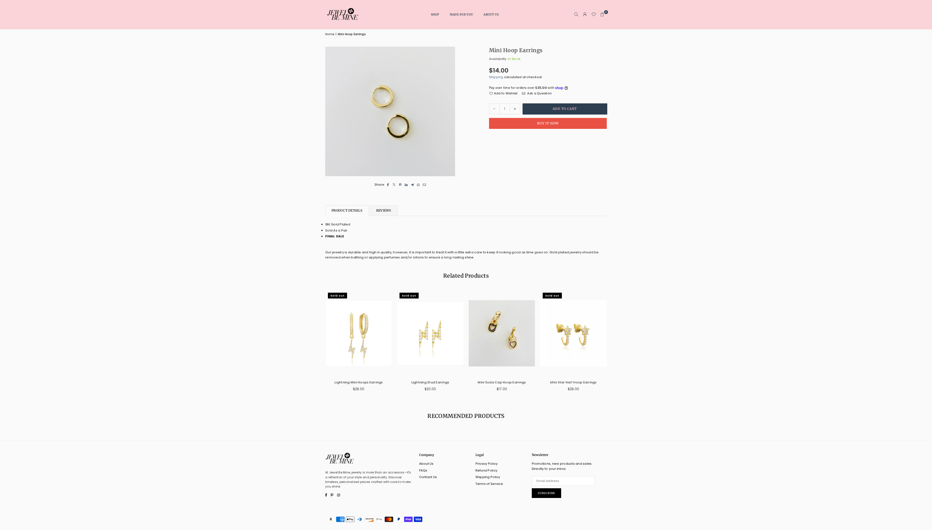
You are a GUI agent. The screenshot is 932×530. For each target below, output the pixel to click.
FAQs (423, 470)
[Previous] (320, 344)
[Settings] (585, 14)
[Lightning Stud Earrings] (430, 333)
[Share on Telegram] (412, 184)
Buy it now (548, 123)
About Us (491, 14)
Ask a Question (539, 93)
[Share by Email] (424, 184)
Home (329, 34)
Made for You (461, 14)
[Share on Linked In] (406, 184)
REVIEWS (383, 210)
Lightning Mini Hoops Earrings (358, 382)
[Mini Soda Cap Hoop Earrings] (502, 333)
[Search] (576, 14)
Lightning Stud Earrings (430, 382)
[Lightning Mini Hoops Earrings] (358, 333)
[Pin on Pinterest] (400, 184)
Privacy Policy (486, 463)
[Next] (612, 344)
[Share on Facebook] (388, 184)
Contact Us (428, 477)
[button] (602, 14)
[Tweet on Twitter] (394, 184)
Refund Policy (486, 470)
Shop (435, 14)
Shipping (496, 77)
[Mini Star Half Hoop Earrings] (573, 333)
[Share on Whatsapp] (418, 184)
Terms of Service (489, 483)
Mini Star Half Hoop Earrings (573, 382)
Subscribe (546, 493)
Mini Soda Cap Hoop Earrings (502, 382)
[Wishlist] (593, 14)
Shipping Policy (487, 477)
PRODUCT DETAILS (347, 210)
